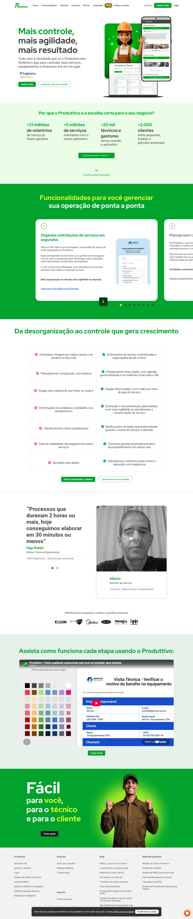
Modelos (64, 5)
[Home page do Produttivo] (21, 5)
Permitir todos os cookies (147, 912)
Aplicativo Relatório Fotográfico (28, 886)
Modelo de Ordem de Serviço (155, 863)
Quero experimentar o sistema (95, 155)
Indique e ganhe (121, 5)
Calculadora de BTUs (152, 882)
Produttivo (19, 856)
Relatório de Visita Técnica (112, 872)
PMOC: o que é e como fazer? (113, 863)
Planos (86, 5)
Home (35, 5)
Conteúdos (98, 5)
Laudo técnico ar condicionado (114, 868)
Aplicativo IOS (20, 863)
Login (16, 872)
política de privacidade (123, 911)
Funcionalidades (49, 5)
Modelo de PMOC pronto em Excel (158, 872)
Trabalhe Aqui (63, 872)
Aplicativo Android (22, 868)
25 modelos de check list (111, 877)
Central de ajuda (64, 899)
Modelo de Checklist (151, 868)
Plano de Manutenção (110, 886)
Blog (102, 856)
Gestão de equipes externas (27, 891)
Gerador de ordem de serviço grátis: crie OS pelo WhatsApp (116, 899)
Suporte (61, 892)
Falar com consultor (66, 863)
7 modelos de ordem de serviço (114, 882)
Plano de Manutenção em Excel (157, 877)
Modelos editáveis (65, 868)
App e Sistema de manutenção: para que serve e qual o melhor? (116, 906)
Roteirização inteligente (25, 895)
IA (109, 5)
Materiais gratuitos (152, 856)
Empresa (61, 856)
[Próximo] (103, 301)
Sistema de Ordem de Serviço (27, 877)
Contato (148, 5)
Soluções (75, 5)
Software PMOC (21, 882)
